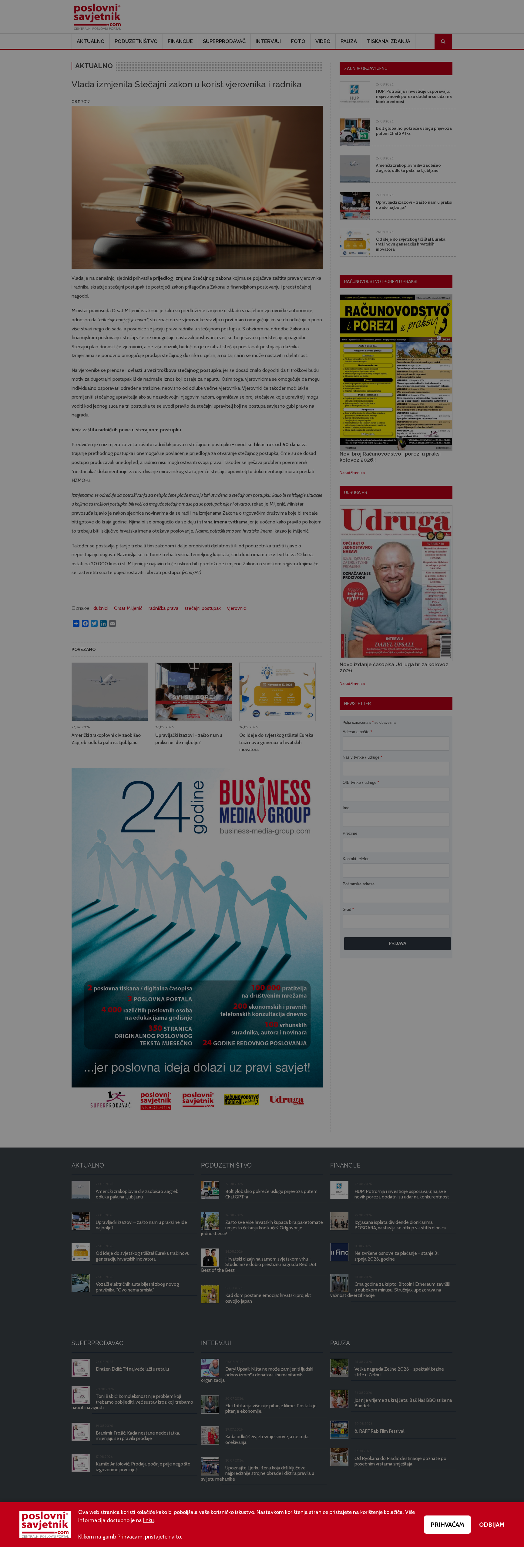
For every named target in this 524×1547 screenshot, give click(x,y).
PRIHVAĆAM (447, 1524)
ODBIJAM (492, 1524)
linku (148, 1520)
